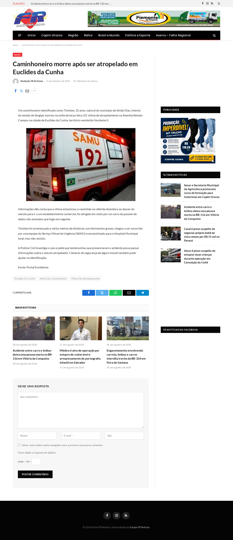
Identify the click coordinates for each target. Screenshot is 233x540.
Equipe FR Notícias (140, 527)
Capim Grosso (51, 35)
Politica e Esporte (137, 35)
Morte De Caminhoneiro (53, 278)
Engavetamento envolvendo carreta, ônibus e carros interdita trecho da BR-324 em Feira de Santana (126, 356)
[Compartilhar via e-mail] (27, 91)
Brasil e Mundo (108, 35)
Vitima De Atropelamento (85, 278)
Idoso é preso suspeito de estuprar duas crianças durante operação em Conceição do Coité (199, 256)
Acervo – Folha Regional (173, 35)
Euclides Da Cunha (25, 278)
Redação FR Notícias (32, 81)
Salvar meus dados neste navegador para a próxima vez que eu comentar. (62, 445)
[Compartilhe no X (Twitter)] (21, 91)
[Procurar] (214, 35)
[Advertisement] (190, 75)
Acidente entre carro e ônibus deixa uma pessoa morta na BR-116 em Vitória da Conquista (72, 3)
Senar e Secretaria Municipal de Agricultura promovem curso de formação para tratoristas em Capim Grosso (202, 191)
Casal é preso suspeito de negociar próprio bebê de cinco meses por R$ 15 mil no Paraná (202, 234)
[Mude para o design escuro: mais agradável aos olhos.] (218, 3)
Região (73, 35)
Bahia (88, 35)
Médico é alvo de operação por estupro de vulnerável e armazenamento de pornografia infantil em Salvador (80, 356)
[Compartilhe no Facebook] (15, 91)
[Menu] (19, 35)
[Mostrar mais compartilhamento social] (34, 91)
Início (31, 35)
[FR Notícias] (30, 19)
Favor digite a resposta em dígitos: (37, 452)
